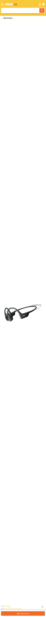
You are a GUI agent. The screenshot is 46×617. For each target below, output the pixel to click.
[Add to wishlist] (42, 607)
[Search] (42, 10)
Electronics (8, 18)
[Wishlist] (43, 4)
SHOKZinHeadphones (13, 608)
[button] (23, 313)
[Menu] (2, 4)
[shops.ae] (19, 4)
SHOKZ (8, 606)
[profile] (40, 4)
